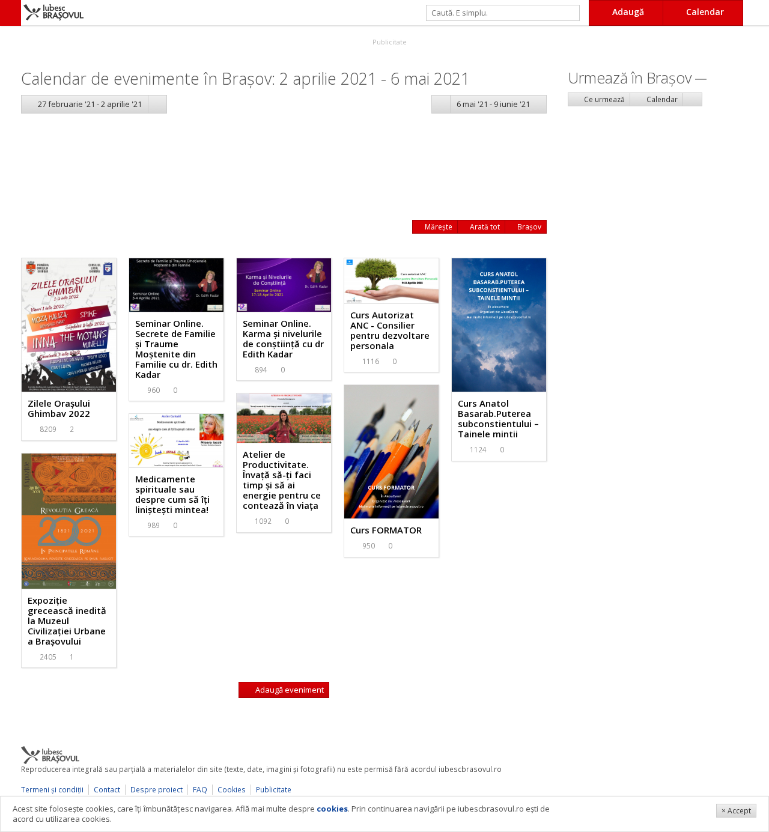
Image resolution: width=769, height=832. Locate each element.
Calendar (661, 99)
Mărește (437, 227)
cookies (332, 808)
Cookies (231, 790)
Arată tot (484, 227)
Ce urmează (603, 99)
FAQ (200, 790)
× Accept (736, 811)
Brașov (528, 227)
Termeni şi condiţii (52, 790)
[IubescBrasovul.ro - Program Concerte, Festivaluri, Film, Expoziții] (10, 13)
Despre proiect (156, 790)
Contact (107, 790)
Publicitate (389, 41)
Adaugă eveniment (289, 689)
